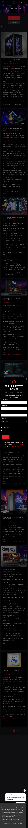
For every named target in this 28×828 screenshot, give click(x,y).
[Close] (26, 379)
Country (3, 418)
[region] (13, 815)
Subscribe (5, 437)
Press (4, 431)
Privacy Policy (18, 444)
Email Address (5, 399)
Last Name (4, 412)
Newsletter (6, 427)
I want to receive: (6, 425)
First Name (4, 405)
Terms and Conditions (15, 446)
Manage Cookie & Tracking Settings (13, 823)
